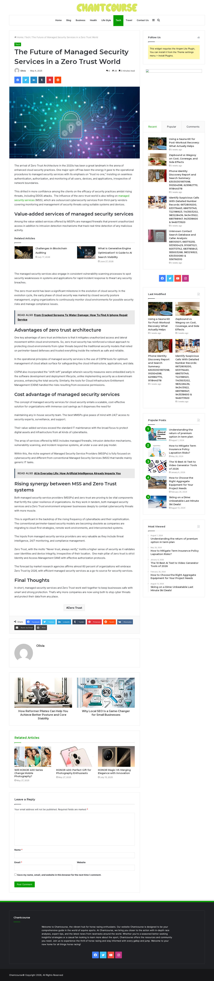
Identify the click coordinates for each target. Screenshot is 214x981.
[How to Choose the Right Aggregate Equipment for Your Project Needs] (157, 482)
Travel (129, 20)
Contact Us (143, 20)
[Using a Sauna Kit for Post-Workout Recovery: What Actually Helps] (157, 143)
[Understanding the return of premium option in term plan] (157, 434)
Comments (193, 126)
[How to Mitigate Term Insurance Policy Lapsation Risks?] (157, 450)
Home (58, 20)
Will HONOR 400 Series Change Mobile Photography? (28, 773)
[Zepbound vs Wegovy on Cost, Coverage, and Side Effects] (157, 159)
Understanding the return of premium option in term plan (181, 433)
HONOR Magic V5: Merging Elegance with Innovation (114, 771)
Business (80, 20)
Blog (68, 20)
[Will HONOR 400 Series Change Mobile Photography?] (32, 756)
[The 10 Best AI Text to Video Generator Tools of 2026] (157, 466)
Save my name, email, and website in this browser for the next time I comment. (59, 874)
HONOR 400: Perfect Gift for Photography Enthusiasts (73, 771)
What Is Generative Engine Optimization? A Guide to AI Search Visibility (115, 253)
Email (18, 862)
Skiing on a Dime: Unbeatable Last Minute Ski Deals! (184, 501)
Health (93, 20)
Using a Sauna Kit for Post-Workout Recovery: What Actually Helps (184, 143)
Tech (118, 20)
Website (81, 862)
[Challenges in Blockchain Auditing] (24, 252)
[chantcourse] (107, 7)
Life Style (106, 20)
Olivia (23, 70)
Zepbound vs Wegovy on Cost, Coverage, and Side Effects (183, 159)
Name (18, 849)
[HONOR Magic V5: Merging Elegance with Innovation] (116, 756)
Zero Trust (75, 607)
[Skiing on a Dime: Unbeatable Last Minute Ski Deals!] (157, 502)
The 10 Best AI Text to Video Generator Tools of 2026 (183, 465)
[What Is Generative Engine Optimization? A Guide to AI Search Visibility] (86, 252)
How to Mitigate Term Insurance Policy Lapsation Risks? (182, 449)
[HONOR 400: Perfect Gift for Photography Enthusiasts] (74, 756)
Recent (152, 126)
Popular (171, 126)
